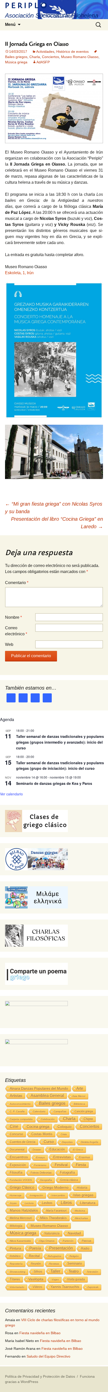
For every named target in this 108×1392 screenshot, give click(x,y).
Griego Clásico (22, 1187)
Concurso (16, 1134)
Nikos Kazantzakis (20, 1240)
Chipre (88, 1119)
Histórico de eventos (72, 52)
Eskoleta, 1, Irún (19, 273)
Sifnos (38, 1271)
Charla (34, 57)
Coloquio (65, 1127)
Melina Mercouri (21, 1218)
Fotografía (67, 1172)
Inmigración (36, 1195)
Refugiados (54, 1256)
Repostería (16, 1263)
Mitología (16, 1226)
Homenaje (16, 1195)
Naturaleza (52, 1233)
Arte (79, 1088)
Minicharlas (81, 1218)
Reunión (36, 1263)
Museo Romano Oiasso (79, 57)
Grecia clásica (69, 1179)
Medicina (80, 1210)
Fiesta (81, 1165)
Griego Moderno (55, 1187)
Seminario (74, 1263)
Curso (49, 1141)
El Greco (78, 1149)
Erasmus (84, 1157)
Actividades (45, 52)
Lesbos (47, 1203)
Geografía (46, 1180)
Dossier (37, 1149)
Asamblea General (47, 1095)
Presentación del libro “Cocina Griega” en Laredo (57, 522)
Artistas (16, 1095)
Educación (57, 1149)
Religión (74, 1256)
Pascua (86, 1240)
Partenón (68, 1240)
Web (9, 644)
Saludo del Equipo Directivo (48, 1356)
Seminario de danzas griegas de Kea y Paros (54, 783)
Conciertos (50, 57)
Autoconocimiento (20, 1103)
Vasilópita (35, 1279)
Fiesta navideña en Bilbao (40, 1333)
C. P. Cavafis (17, 1111)
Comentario (16, 583)
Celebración (48, 1119)
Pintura (15, 1248)
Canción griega (84, 1111)
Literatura (87, 1203)
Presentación (61, 1248)
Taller (55, 1271)
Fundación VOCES (21, 1180)
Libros (66, 1203)
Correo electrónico (16, 631)
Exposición (18, 1165)
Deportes (67, 1142)
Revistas (54, 1263)
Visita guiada (76, 1279)
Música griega (16, 62)
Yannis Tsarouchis (64, 1287)
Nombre (13, 617)
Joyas (13, 1203)
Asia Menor (78, 1096)
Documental (17, 1149)
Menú (10, 24)
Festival (61, 1165)
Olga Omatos (47, 1240)
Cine (14, 1126)
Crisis (64, 1134)
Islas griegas (83, 1195)
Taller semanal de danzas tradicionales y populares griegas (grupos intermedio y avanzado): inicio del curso (60, 742)
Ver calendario (11, 793)
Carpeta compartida (21, 1119)
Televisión (92, 1271)
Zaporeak (92, 1287)
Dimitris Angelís (89, 1142)
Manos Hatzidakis (24, 1210)
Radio (85, 1248)
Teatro (74, 1271)
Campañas (60, 1111)
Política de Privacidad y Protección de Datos (40, 1376)
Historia (82, 1187)
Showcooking (17, 1271)
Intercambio (58, 1195)
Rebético (15, 1256)
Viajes (55, 1279)
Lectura (29, 1203)
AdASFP (43, 62)
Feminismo (40, 1165)
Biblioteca (79, 1103)
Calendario (39, 1111)
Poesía (35, 1248)
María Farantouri (56, 1210)
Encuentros (19, 1157)
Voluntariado (17, 1287)
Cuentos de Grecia (22, 1141)
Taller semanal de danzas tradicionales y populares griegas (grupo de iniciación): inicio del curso (60, 765)
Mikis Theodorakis (53, 1218)
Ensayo (40, 1157)
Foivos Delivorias (41, 1172)
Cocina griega (38, 1126)
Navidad (74, 1233)
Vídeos (37, 1286)
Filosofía (16, 1172)
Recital (34, 1256)
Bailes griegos (52, 1103)
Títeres (15, 1279)
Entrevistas (62, 1157)
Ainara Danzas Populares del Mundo (39, 1088)
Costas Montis (41, 1134)
